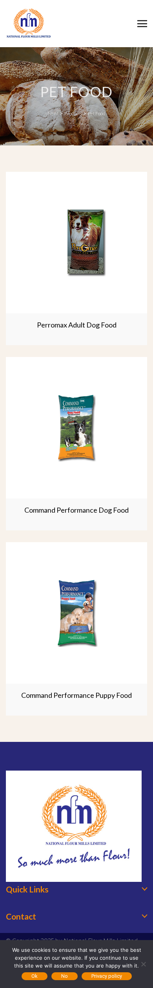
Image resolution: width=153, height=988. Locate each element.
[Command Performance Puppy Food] (76, 613)
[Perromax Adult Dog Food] (76, 242)
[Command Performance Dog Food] (76, 428)
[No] (143, 964)
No (64, 976)
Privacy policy (106, 976)
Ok (34, 976)
